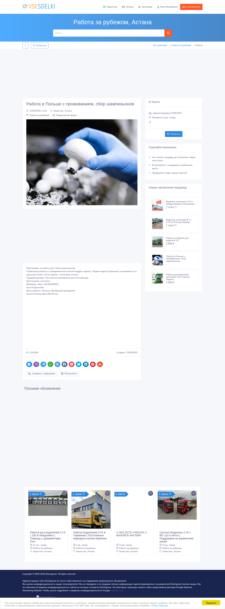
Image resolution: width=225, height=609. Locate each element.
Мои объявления (169, 7)
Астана (129, 7)
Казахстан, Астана (62, 111)
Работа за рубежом (181, 45)
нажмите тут (116, 590)
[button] (30, 162)
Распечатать (71, 373)
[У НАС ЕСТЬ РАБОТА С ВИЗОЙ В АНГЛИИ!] (134, 510)
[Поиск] (168, 33)
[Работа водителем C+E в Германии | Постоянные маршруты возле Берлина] (91, 513)
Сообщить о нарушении (43, 373)
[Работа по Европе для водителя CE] (158, 242)
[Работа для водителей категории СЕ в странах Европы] (158, 278)
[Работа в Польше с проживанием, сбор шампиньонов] (158, 260)
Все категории (160, 45)
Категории (147, 7)
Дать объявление (191, 7)
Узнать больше (159, 605)
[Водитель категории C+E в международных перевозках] (158, 205)
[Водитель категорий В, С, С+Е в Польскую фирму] (158, 223)
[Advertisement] (112, 72)
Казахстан (112, 7)
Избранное (41, 45)
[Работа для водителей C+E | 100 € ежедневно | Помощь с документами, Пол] (48, 503)
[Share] (29, 364)
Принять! (211, 603)
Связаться (175, 134)
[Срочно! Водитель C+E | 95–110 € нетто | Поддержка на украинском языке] (177, 505)
